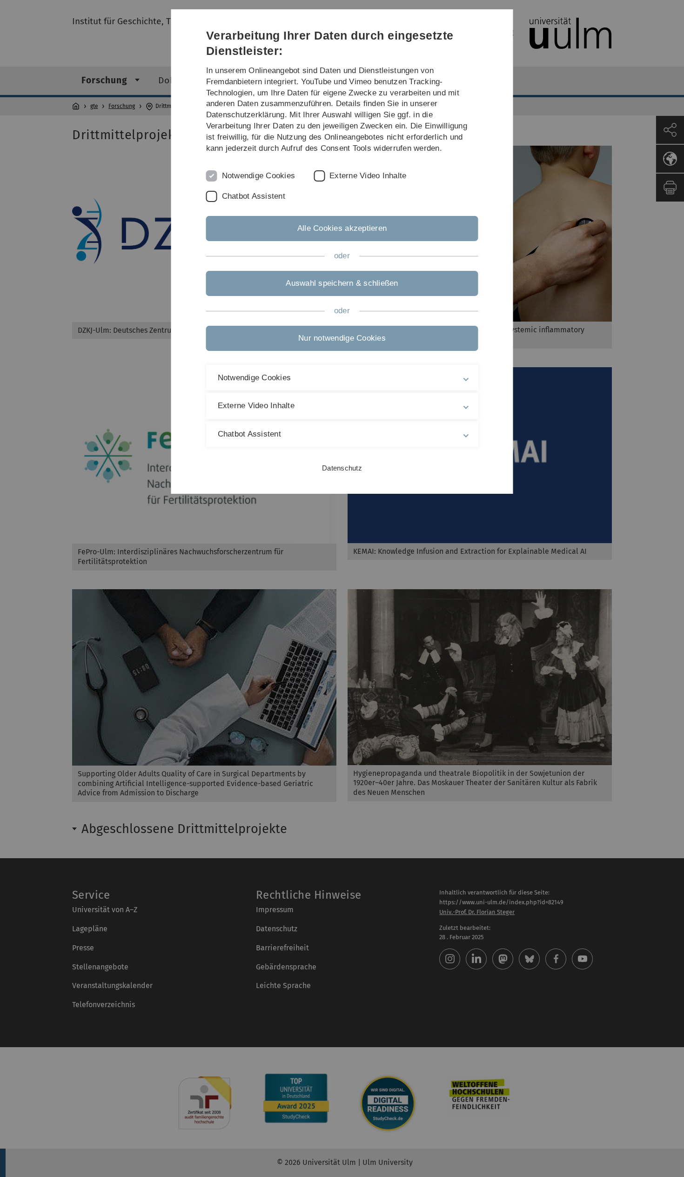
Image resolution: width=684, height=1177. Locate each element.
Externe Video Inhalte (367, 175)
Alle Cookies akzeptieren (342, 228)
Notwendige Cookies (258, 175)
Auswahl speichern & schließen (342, 283)
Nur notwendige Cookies (342, 338)
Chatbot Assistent (253, 196)
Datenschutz (342, 468)
